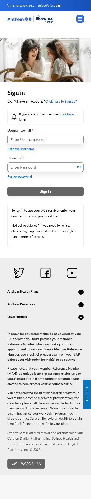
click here (67, 114)
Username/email (20, 130)
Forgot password (19, 176)
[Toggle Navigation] (80, 19)
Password (15, 158)
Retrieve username (21, 149)
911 (31, 5)
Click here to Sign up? (61, 101)
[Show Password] (79, 167)
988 (58, 5)
